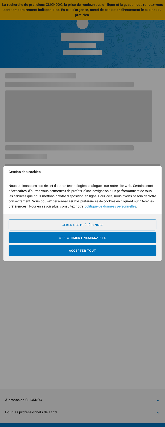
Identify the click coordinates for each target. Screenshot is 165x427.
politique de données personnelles (110, 206)
